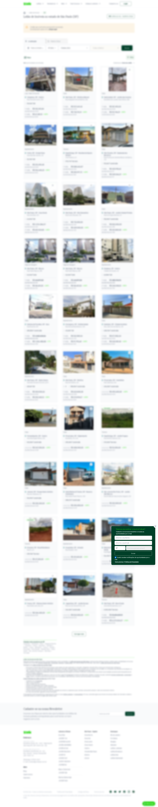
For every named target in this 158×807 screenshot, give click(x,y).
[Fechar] (155, 526)
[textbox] (139, 548)
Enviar (133, 553)
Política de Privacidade (132, 562)
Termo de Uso (119, 562)
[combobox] (139, 548)
